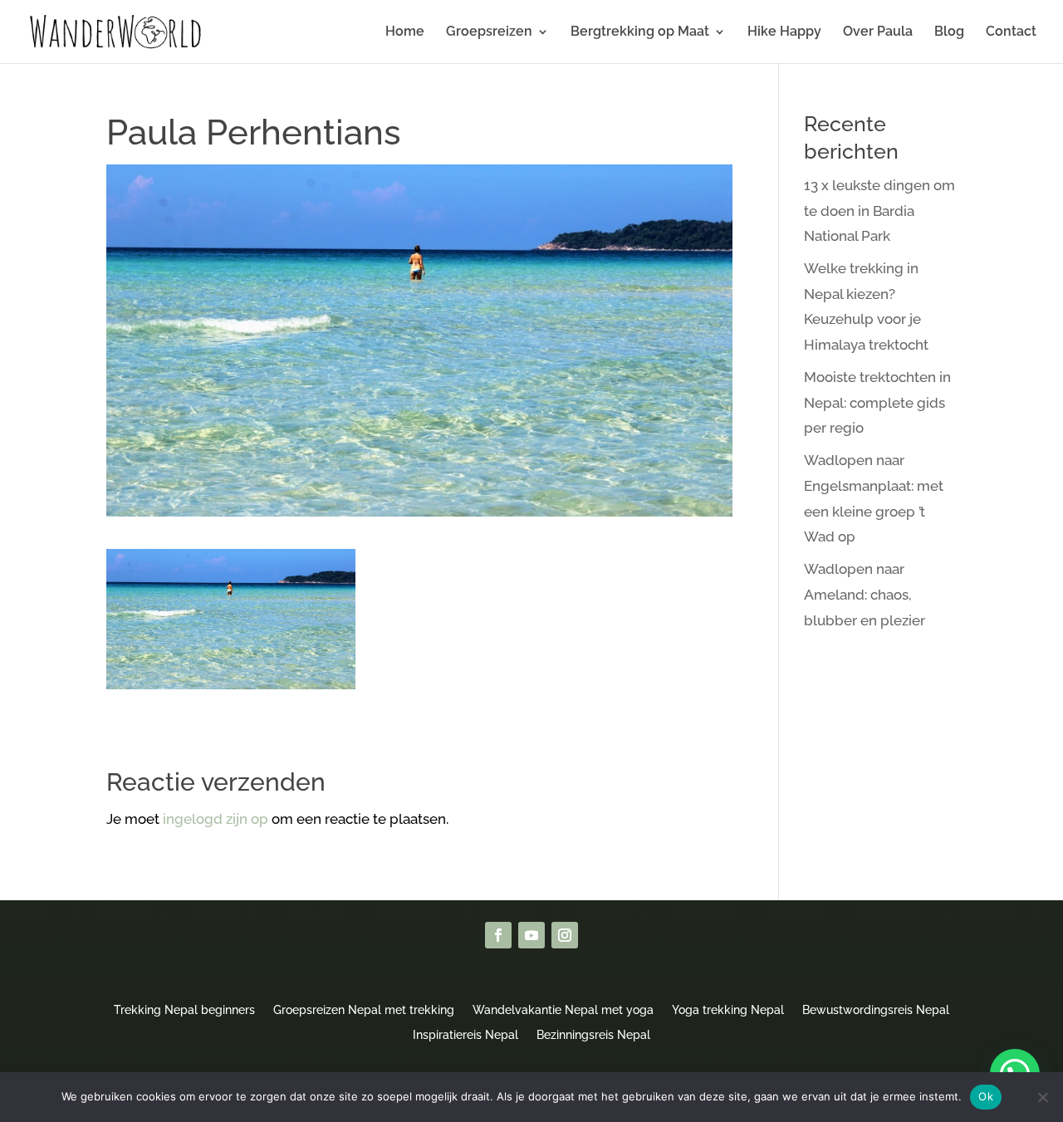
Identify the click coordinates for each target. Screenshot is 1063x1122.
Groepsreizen (489, 32)
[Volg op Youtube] (531, 935)
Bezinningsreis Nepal (593, 1034)
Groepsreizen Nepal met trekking (363, 1009)
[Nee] (1042, 1097)
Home (404, 32)
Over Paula (878, 32)
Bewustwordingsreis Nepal (875, 1009)
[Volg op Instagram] (564, 935)
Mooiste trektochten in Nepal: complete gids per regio (877, 402)
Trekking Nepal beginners (184, 1009)
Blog (949, 32)
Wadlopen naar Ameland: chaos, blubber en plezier (864, 594)
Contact (1011, 32)
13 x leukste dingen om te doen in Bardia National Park (879, 210)
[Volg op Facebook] (498, 935)
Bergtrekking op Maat (640, 32)
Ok (985, 1096)
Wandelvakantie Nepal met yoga (563, 1009)
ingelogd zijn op (215, 819)
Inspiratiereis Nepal (465, 1034)
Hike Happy (784, 32)
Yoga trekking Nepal (728, 1009)
